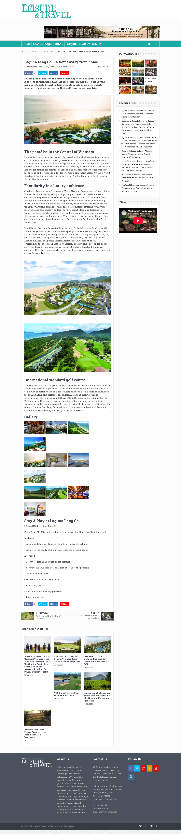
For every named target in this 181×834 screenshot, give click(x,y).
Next (93, 612)
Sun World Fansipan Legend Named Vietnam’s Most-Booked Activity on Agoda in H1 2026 (137, 188)
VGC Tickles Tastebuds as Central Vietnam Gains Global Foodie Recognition (67, 659)
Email (108, 67)
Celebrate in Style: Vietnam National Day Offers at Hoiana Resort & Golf (96, 660)
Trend (58, 44)
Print (99, 67)
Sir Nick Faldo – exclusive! (90, 617)
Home (26, 44)
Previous (43, 612)
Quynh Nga (37, 67)
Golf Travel (63, 67)
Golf (48, 44)
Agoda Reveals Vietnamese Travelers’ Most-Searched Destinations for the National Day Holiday (138, 113)
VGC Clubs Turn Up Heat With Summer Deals (66, 694)
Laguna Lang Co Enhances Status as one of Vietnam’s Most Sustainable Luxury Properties (97, 697)
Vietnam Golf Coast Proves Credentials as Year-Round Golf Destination (35, 733)
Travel (38, 44)
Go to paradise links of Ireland (48, 617)
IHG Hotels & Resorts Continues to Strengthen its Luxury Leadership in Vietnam (137, 177)
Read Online (88, 44)
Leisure (71, 44)
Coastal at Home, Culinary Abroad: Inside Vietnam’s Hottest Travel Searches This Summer (136, 154)
